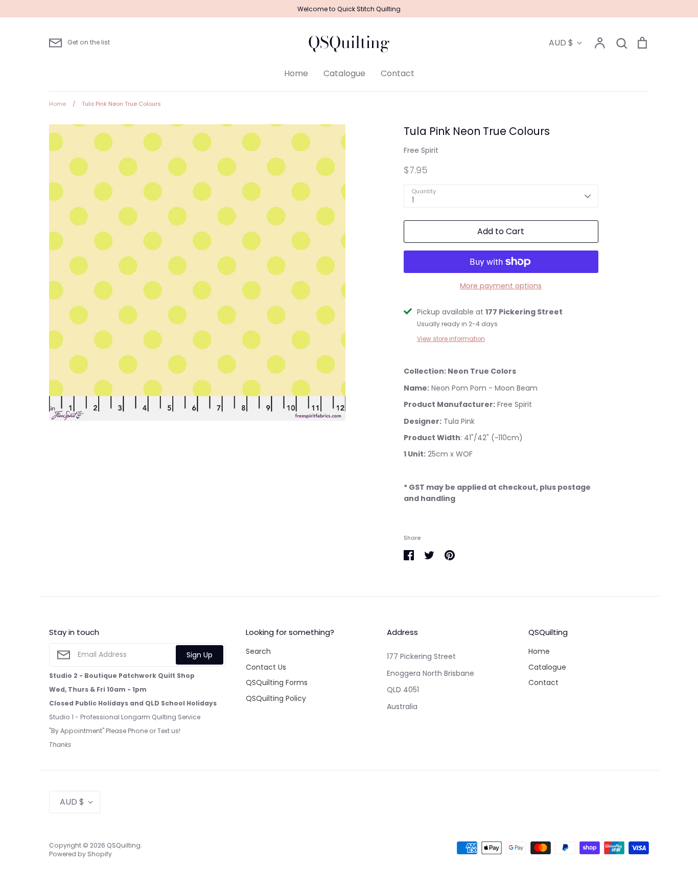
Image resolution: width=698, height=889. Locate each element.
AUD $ (561, 43)
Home (296, 73)
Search (258, 651)
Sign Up (200, 655)
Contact (397, 73)
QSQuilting (349, 42)
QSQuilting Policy (276, 698)
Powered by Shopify (80, 854)
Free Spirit (421, 150)
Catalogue (344, 73)
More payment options (501, 286)
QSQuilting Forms (277, 682)
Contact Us (266, 667)
